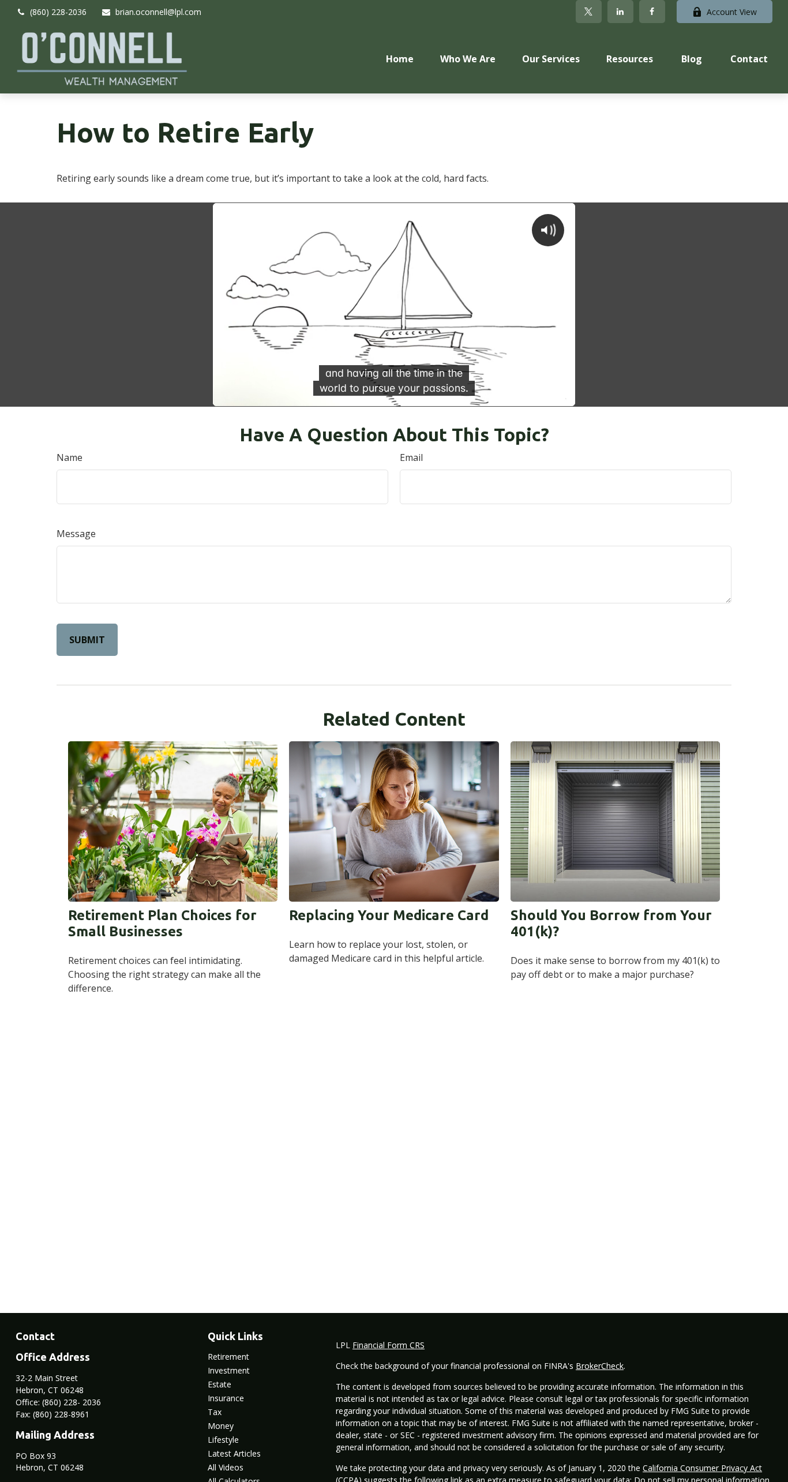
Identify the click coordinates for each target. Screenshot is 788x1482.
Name (69, 457)
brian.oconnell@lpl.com (158, 11)
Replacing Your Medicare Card (389, 915)
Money (221, 1425)
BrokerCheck (600, 1365)
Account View (732, 11)
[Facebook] (652, 11)
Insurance (226, 1398)
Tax (215, 1411)
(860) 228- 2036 (71, 1402)
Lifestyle (223, 1439)
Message (76, 533)
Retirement (228, 1356)
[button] (399, 58)
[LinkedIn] (620, 11)
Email (411, 457)
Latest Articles (234, 1453)
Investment (229, 1370)
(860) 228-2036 (58, 11)
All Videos (225, 1467)
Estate (219, 1384)
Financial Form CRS (388, 1345)
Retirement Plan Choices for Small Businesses (162, 923)
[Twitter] (589, 11)
